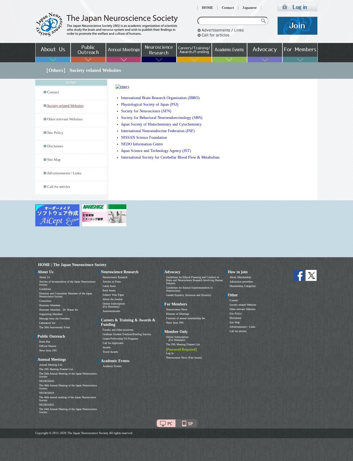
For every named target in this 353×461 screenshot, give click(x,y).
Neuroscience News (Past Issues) (184, 357)
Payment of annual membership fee (185, 318)
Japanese (249, 8)
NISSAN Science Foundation (144, 137)
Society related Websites (242, 304)
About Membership (240, 277)
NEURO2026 (46, 381)
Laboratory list (47, 322)
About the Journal (112, 299)
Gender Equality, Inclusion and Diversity (188, 295)
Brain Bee (44, 341)
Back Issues (109, 290)
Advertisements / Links (64, 173)
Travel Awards (110, 351)
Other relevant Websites (64, 119)
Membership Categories (242, 286)
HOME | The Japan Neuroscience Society (72, 265)
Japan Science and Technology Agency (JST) (156, 151)
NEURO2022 (46, 404)
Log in (169, 353)
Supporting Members (51, 314)
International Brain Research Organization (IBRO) (160, 98)
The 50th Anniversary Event (54, 327)
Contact (228, 8)
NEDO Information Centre (142, 144)
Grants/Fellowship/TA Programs (120, 338)
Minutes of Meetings (177, 313)
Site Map (54, 160)
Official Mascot (47, 346)
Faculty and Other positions (118, 329)
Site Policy (55, 133)
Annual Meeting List (50, 364)
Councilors (45, 300)
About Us (44, 277)
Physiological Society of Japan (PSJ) (149, 104)
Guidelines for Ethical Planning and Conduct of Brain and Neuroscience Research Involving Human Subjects (194, 280)
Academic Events (112, 366)
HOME (207, 8)
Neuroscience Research (115, 277)
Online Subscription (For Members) (114, 305)
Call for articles (58, 187)
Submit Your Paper (113, 294)
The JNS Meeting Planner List (56, 369)
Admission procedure (241, 281)
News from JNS (48, 350)
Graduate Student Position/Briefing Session (127, 334)
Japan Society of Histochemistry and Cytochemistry (161, 124)
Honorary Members (49, 305)
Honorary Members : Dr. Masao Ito (58, 309)
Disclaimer (55, 146)
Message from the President (54, 318)
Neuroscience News (176, 309)
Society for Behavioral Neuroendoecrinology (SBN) (161, 118)
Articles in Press (112, 281)
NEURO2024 (46, 392)
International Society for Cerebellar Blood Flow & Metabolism (170, 157)
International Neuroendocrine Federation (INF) (158, 131)
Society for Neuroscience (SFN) (146, 111)
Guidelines (45, 289)
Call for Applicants (113, 343)
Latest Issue (109, 286)
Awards (107, 347)
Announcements (111, 311)
